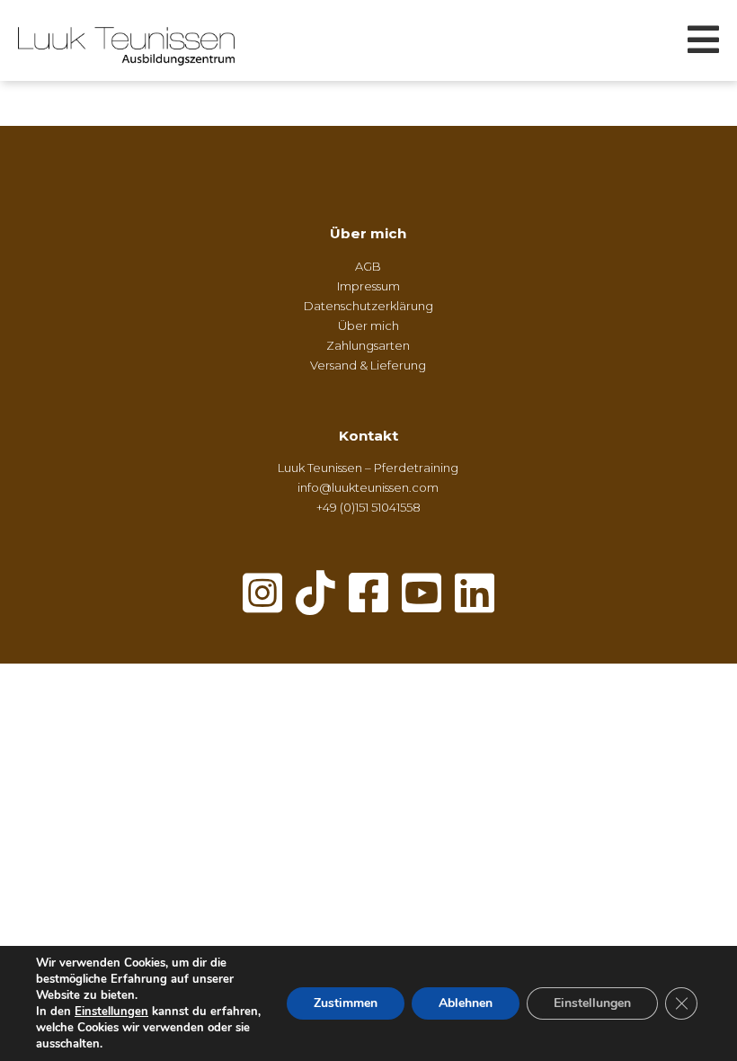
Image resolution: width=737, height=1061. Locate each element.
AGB (368, 266)
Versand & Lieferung (368, 365)
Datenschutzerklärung (368, 306)
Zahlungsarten (368, 345)
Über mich (368, 233)
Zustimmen (345, 1003)
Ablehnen (466, 1003)
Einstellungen (111, 1011)
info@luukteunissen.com (368, 487)
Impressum (368, 286)
